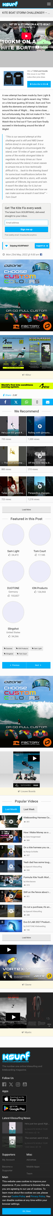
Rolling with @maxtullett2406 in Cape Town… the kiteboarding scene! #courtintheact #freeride (40, 432)
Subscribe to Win (39, 84)
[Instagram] (18, 1085)
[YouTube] (25, 1085)
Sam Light (13, 551)
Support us (40, 246)
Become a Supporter (7, 1168)
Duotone (9, 649)
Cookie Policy (18, 1196)
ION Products (40, 588)
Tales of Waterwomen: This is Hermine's (13, 493)
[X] (11, 1085)
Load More (26, 510)
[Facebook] (4, 1085)
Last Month (11, 809)
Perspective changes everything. (40, 493)
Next (37, 665)
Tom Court (40, 551)
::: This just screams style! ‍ (13, 462)
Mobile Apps (32, 1166)
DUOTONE (13, 588)
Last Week (29, 809)
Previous (15, 665)
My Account (8, 1159)
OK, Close (27, 1211)
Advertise (31, 1159)
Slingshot (13, 628)
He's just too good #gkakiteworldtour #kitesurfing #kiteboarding (13, 432)
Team (29, 1173)
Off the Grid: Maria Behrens (40, 462)
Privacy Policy (38, 1196)
